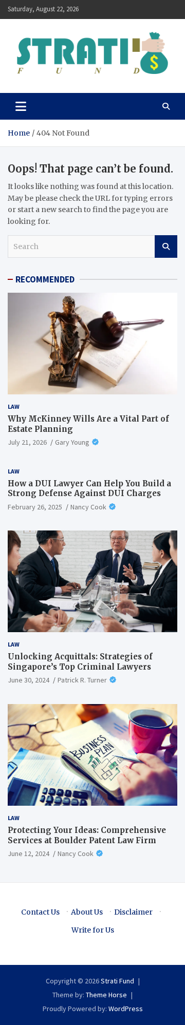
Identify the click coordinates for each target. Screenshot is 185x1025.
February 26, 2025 (35, 506)
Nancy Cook (88, 506)
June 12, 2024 (28, 853)
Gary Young (72, 442)
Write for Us (92, 930)
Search (166, 246)
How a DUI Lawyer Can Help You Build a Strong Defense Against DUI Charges (89, 489)
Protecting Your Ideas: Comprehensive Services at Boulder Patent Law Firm (87, 835)
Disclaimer (133, 912)
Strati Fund (117, 980)
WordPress (125, 1008)
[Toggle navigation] (21, 106)
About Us (87, 912)
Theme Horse (106, 994)
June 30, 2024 (28, 680)
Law (14, 406)
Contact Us (40, 912)
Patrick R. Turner (82, 680)
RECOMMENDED (45, 279)
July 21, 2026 (27, 442)
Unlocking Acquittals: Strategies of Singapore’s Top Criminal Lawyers (80, 662)
